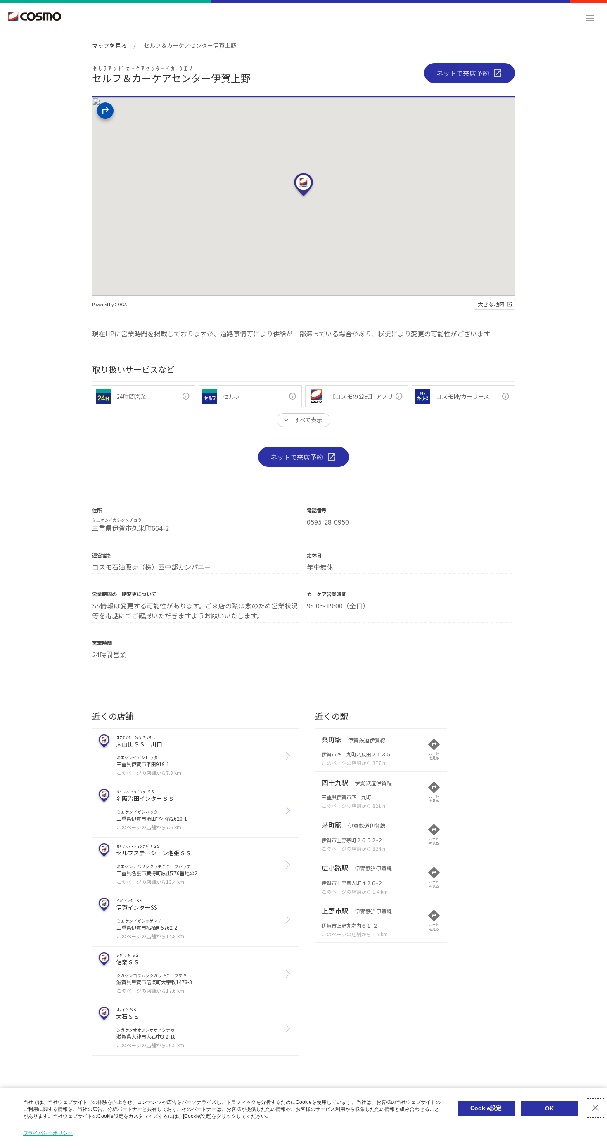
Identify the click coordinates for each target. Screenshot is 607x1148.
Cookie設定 (486, 1108)
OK (549, 1108)
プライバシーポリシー (48, 1133)
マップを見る (109, 45)
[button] (590, 18)
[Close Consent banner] (595, 1108)
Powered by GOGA (109, 304)
